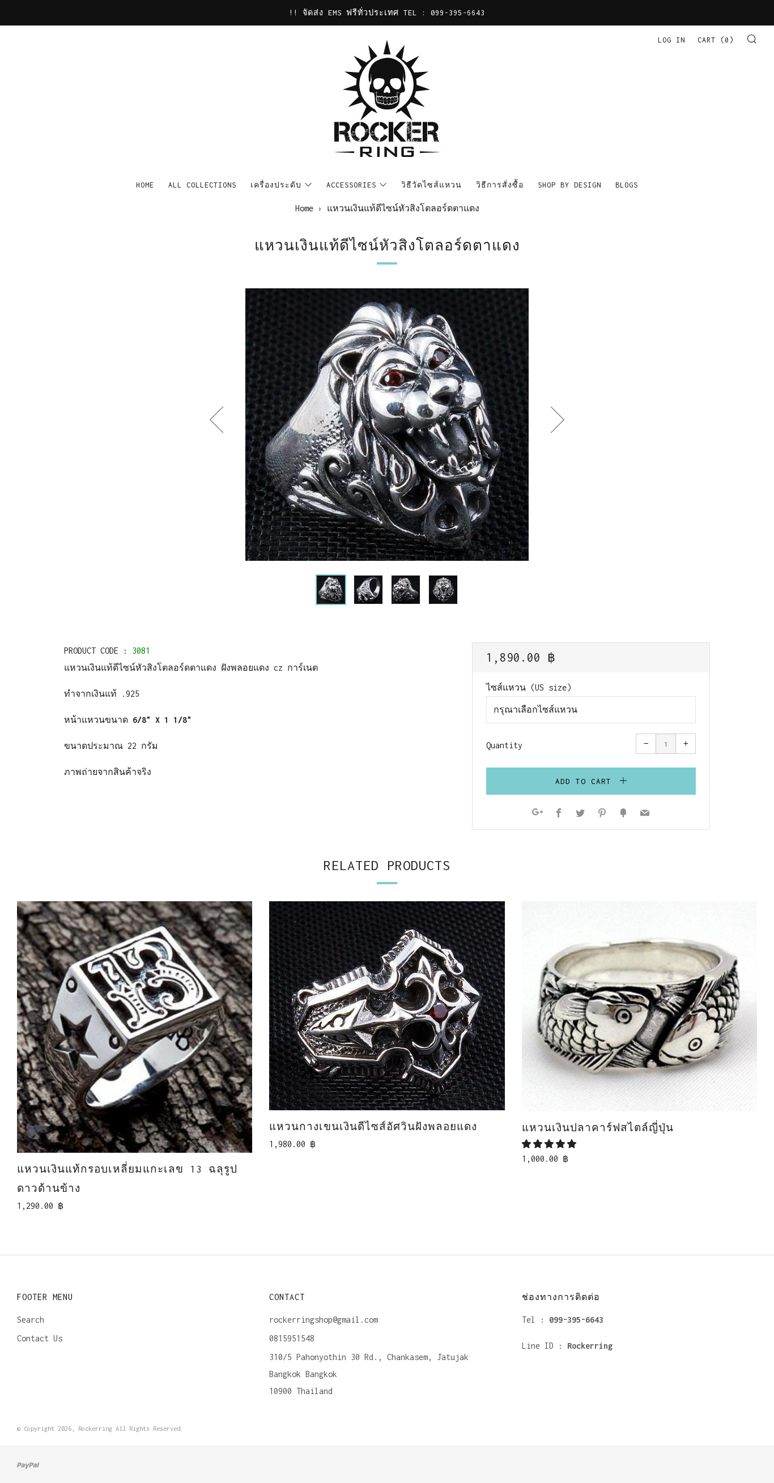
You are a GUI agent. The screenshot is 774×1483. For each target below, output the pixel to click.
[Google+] (537, 814)
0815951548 (291, 1338)
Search (30, 1319)
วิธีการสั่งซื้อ (500, 185)
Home (145, 185)
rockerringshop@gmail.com (323, 1319)
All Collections (202, 185)
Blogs (626, 185)
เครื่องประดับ (275, 185)
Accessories (351, 185)
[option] (387, 424)
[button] (331, 589)
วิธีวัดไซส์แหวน (431, 185)
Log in (671, 40)
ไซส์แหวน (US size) (528, 687)
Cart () (716, 40)
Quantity (504, 745)
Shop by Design (569, 185)
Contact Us (39, 1338)
